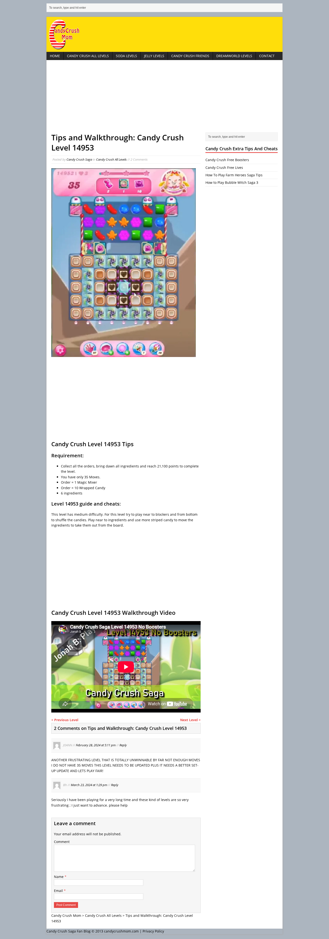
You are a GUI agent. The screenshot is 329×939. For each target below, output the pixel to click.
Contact (267, 56)
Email (59, 890)
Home (55, 56)
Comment (62, 841)
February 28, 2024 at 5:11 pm (96, 745)
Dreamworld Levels (234, 56)
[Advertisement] (164, 98)
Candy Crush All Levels (88, 56)
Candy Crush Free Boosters (227, 160)
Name (59, 876)
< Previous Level (64, 720)
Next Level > (190, 720)
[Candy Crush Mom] (164, 34)
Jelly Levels (154, 56)
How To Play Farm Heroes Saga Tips (234, 175)
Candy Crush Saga (79, 159)
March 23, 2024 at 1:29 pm (89, 785)
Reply (123, 745)
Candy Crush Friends (190, 56)
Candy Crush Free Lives (224, 167)
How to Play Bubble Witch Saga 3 (231, 182)
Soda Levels (126, 56)
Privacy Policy (153, 931)
